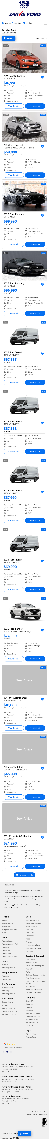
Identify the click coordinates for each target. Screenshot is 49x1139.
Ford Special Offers (33, 920)
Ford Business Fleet (33, 948)
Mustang (5, 991)
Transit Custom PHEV (10, 1011)
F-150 (4, 933)
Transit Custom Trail (10, 944)
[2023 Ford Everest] (24, 127)
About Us (29, 1004)
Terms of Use (31, 1037)
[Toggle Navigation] (45, 23)
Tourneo (5, 947)
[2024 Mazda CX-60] (24, 749)
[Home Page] (24, 4)
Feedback (29, 1026)
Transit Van (6, 950)
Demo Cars (30, 933)
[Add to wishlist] (42, 77)
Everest (5, 965)
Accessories (30, 986)
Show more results (24, 875)
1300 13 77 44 (12, 1081)
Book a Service (31, 963)
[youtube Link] (7, 1051)
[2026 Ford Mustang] (24, 196)
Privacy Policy (31, 1034)
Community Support (33, 1016)
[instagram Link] (11, 1051)
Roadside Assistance (34, 990)
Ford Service (30, 960)
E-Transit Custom (9, 1014)
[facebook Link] (3, 1051)
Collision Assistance (33, 993)
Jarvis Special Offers (33, 923)
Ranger (5, 920)
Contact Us (35, 106)
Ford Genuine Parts (33, 978)
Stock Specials (31, 926)
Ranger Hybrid (7, 926)
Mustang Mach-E (8, 968)
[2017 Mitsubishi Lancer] (24, 680)
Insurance (29, 951)
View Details (13, 106)
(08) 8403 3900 (13, 1092)
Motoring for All (32, 1019)
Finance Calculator (33, 945)
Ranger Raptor (7, 923)
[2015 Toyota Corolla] (24, 58)
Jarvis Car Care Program (35, 966)
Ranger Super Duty (9, 930)
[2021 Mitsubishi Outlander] (24, 818)
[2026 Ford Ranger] (24, 611)
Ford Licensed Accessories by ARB (36, 982)
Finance (29, 942)
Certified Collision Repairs (35, 975)
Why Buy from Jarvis (33, 1013)
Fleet (28, 939)
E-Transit (5, 1005)
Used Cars (30, 936)
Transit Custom (8, 941)
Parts (28, 972)
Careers (29, 1007)
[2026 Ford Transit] (24, 335)
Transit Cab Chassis (9, 956)
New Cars (29, 930)
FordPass (29, 1010)
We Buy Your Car (32, 1023)
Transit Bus (6, 953)
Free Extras (30, 969)
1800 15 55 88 (12, 1069)
